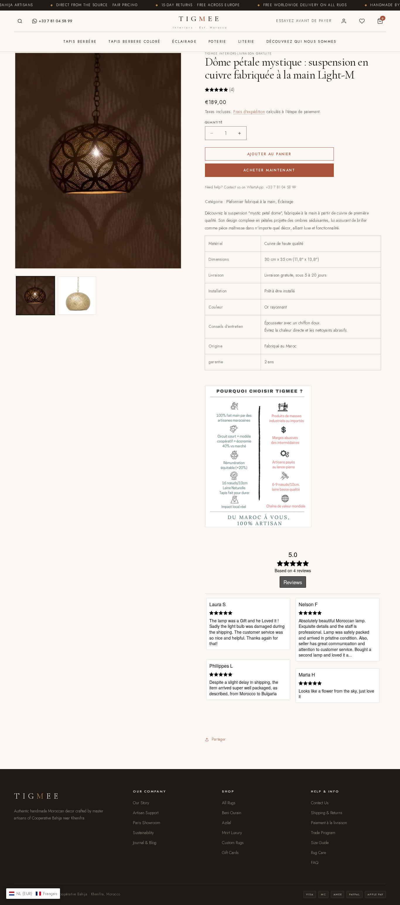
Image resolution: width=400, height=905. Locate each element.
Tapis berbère (80, 41)
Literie (246, 41)
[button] (33, 893)
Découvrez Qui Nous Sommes (301, 41)
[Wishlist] (362, 21)
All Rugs (228, 803)
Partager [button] (219, 739)
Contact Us (320, 803)
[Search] (20, 21)
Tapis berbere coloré (134, 41)
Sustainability (143, 833)
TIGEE (200, 21)
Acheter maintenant (269, 170)
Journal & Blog (144, 843)
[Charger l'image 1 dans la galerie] (35, 295)
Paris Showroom (146, 823)
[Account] (344, 21)
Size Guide (320, 843)
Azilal (226, 823)
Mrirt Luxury (232, 833)
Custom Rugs (233, 843)
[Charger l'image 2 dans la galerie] (77, 295)
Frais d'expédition (249, 112)
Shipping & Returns (326, 813)
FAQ (314, 862)
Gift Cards (230, 852)
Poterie (217, 41)
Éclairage (184, 41)
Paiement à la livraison (329, 823)
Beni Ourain (231, 813)
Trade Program (323, 833)
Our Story (141, 803)
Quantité (214, 122)
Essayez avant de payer (303, 20)
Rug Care (318, 852)
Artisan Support (145, 813)
